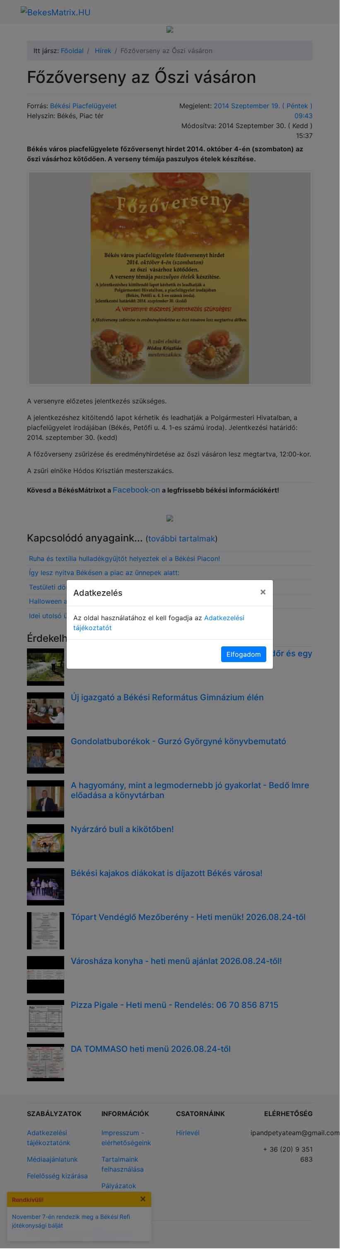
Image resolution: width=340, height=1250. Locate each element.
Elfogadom (244, 654)
